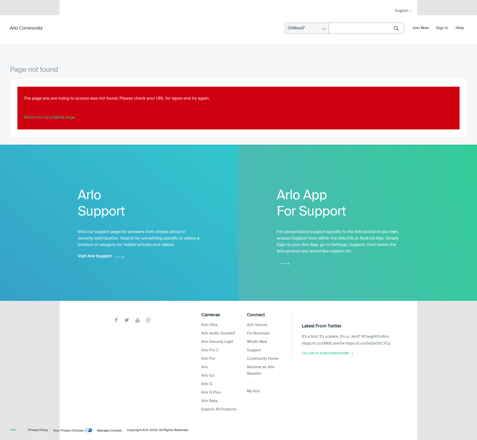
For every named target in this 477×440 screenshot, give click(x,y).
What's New (257, 342)
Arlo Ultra (209, 325)
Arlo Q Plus (211, 392)
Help (460, 28)
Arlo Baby (209, 401)
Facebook (116, 320)
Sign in (442, 28)
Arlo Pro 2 (209, 350)
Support (254, 350)
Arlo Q (206, 384)
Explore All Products (219, 409)
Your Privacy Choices (68, 430)
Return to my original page (49, 117)
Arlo (204, 367)
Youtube (137, 320)
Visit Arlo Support (95, 256)
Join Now (420, 28)
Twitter (127, 320)
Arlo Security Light (217, 342)
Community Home (262, 358)
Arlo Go (207, 375)
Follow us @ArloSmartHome (325, 353)
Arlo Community (26, 28)
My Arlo (67, 3)
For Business (258, 333)
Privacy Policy (38, 430)
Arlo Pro (208, 358)
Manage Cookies (109, 430)
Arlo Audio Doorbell (218, 333)
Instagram (148, 320)
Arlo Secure (257, 325)
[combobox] (366, 28)
